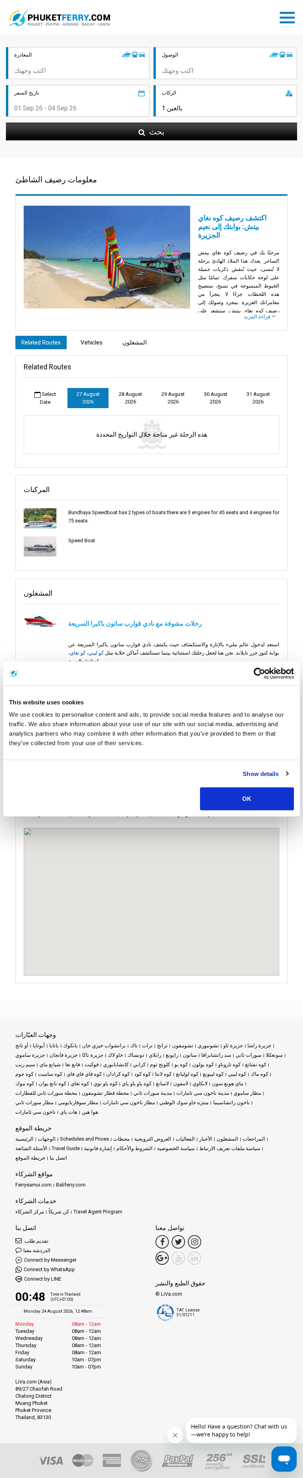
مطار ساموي (247, 1093)
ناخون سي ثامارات (35, 1112)
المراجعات (254, 1139)
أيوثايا (39, 1045)
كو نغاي (78, 653)
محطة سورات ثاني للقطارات (46, 1093)
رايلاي (155, 1055)
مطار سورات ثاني (34, 1102)
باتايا (54, 1045)
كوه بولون (203, 1064)
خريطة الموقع (30, 1158)
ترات (147, 1045)
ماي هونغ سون (227, 1083)
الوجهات (47, 1139)
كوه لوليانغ (187, 1074)
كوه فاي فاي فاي (84, 1074)
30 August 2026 (215, 398)
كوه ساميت (50, 1074)
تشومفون (182, 1045)
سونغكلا (274, 1055)
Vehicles (91, 342)
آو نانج (21, 1045)
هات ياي (68, 1112)
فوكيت (91, 1064)
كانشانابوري (116, 1064)
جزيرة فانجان (63, 1055)
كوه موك (24, 1083)
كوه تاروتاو (229, 1064)
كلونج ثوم (160, 1064)
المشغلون (134, 342)
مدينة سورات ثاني (152, 1093)
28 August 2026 (130, 398)
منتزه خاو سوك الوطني (184, 1102)
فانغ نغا (72, 1064)
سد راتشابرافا (216, 1055)
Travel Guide (66, 1148)
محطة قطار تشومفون (105, 1093)
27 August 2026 (88, 398)
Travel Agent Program (97, 1212)
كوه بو (181, 1064)
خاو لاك (115, 1055)
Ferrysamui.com (33, 1185)
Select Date (48, 398)
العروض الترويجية (152, 1139)
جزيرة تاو (233, 1045)
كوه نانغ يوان (52, 1083)
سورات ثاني (249, 1055)
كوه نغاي (80, 1083)
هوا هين (90, 1112)
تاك (134, 1045)
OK (246, 798)
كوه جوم (24, 1074)
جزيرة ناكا (92, 1055)
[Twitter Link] (178, 1242)
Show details (261, 773)
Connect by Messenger (50, 1260)
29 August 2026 (173, 398)
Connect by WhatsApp (49, 1269)
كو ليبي (96, 653)
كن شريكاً (59, 1212)
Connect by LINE (42, 1279)
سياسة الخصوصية (176, 1148)
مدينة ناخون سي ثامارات (202, 1093)
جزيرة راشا (259, 1045)
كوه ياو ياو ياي (137, 1083)
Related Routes (41, 342)
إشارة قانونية (98, 1148)
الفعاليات (185, 1139)
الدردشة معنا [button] (36, 1250)
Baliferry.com (71, 1185)
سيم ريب (25, 1064)
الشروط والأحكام (134, 1148)
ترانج (162, 1045)
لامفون (180, 1083)
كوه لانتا (163, 1074)
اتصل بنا (58, 1158)
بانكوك (70, 1045)
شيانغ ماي (50, 1064)
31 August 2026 (258, 398)
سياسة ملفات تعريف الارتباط (229, 1148)
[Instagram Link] (194, 1242)
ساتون (190, 1055)
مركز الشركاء (29, 1212)
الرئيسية (24, 1139)
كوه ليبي (237, 1074)
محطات (121, 1139)
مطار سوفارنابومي (78, 1102)
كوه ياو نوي (106, 1083)
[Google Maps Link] (162, 1258)
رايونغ (172, 1055)
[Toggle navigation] (289, 16)
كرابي (139, 1064)
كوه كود (142, 1074)
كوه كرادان (118, 1074)
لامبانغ (162, 1083)
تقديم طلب (36, 1241)
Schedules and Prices (84, 1139)
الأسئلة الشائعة (31, 1148)
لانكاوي (200, 1083)
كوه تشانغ (255, 1064)
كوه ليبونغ (213, 1074)
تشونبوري (208, 1045)
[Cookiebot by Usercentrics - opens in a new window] (259, 673)
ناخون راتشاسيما (231, 1102)
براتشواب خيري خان (104, 1045)
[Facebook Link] (162, 1242)
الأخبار (205, 1139)
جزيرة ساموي (30, 1055)
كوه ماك (259, 1074)
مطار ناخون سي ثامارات (129, 1102)
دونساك (135, 1055)
